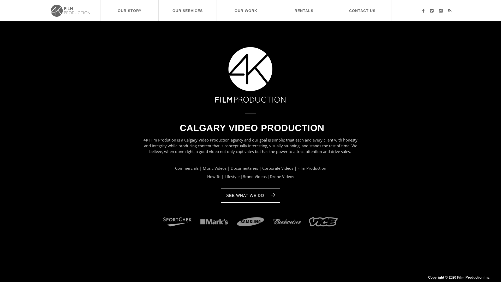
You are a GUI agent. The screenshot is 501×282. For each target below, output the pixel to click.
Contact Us (362, 8)
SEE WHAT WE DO (245, 195)
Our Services (187, 8)
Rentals (304, 8)
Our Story (129, 8)
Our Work (246, 8)
